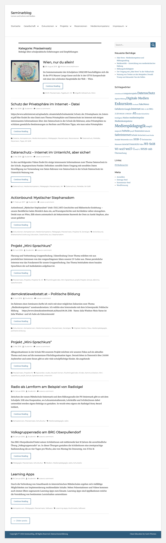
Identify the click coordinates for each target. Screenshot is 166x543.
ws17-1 (130, 149)
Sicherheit (142, 135)
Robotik (147, 131)
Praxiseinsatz (55, 93)
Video (141, 144)
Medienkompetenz (100, 26)
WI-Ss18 (28, 141)
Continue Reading (53, 86)
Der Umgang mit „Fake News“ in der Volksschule (135, 72)
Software (49, 508)
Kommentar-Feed (123, 183)
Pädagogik (52, 138)
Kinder (81, 373)
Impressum (118, 26)
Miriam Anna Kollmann (69, 66)
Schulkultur (41, 421)
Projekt (83, 280)
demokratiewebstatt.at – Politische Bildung (45, 294)
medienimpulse (136, 117)
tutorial (125, 144)
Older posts (20, 520)
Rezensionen (80, 26)
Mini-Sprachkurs (67, 280)
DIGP (47, 93)
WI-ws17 (120, 149)
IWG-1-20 (145, 109)
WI (62, 186)
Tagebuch (65, 93)
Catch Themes (150, 534)
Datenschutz (87, 138)
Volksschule (86, 93)
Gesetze (16, 138)
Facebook (135, 104)
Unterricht (48, 376)
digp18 (77, 93)
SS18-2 (131, 140)
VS (71, 93)
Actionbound (98, 232)
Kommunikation (91, 373)
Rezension (15, 141)
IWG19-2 (122, 114)
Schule (89, 280)
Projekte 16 (76, 232)
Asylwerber (40, 373)
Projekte (64, 26)
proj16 (77, 280)
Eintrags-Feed (122, 180)
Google (127, 109)
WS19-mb (146, 149)
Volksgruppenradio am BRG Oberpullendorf (46, 432)
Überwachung (121, 153)
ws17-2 (137, 149)
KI (134, 113)
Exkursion (34, 235)
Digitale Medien (80, 328)
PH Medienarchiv (121, 165)
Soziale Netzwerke (122, 140)
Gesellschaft (30, 26)
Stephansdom (58, 235)
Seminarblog (21, 13)
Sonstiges (85, 232)
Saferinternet (123, 135)
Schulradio (77, 463)
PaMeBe (96, 138)
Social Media (150, 135)
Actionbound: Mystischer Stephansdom (42, 198)
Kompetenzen (25, 138)
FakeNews (144, 104)
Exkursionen (48, 26)
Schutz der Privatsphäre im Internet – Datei (45, 104)
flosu (89, 328)
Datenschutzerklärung (59, 534)
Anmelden (121, 177)
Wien (93, 93)
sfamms (96, 280)
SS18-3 (137, 139)
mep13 (149, 126)
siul (50, 235)
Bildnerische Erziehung (20, 235)
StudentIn (29, 108)
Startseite (15, 26)
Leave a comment (43, 108)
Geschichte (43, 235)
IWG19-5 (129, 114)
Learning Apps (22, 474)
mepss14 (118, 131)
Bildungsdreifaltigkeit (125, 69)
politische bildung (18, 331)
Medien (49, 463)
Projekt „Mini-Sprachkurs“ (31, 246)
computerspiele (130, 93)
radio (66, 421)
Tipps (22, 141)
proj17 (132, 131)
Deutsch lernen (57, 373)
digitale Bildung (120, 99)
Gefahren (119, 109)
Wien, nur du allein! (58, 62)
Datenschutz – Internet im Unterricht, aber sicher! (50, 152)
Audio (47, 373)
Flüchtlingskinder (53, 280)
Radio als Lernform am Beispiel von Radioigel (47, 387)
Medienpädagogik (99, 328)
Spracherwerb (16, 283)
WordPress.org (122, 185)
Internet (136, 108)
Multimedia (73, 508)
